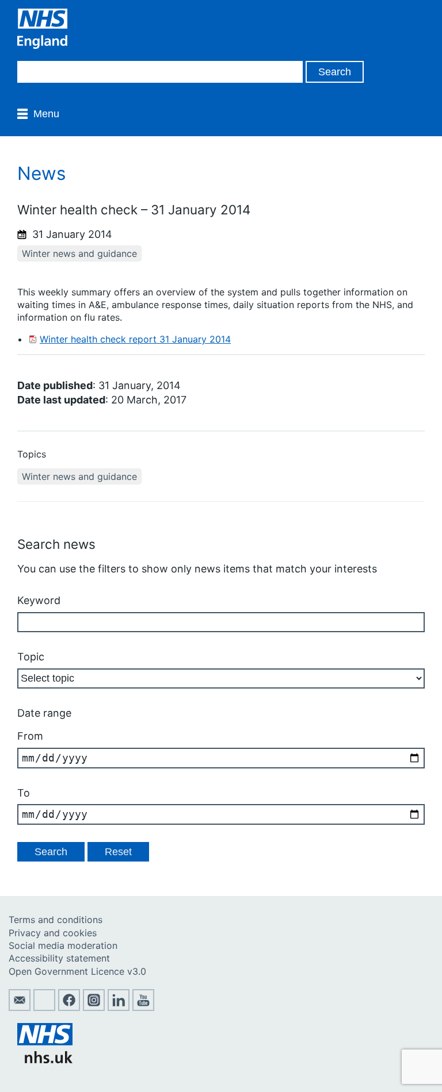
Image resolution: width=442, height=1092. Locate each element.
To (23, 793)
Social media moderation (63, 945)
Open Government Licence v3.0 (77, 971)
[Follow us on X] (44, 1007)
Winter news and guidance (79, 253)
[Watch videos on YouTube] (143, 1007)
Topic (30, 657)
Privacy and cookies (53, 933)
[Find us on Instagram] (94, 1007)
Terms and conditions (55, 919)
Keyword (38, 600)
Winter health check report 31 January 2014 (135, 339)
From (30, 736)
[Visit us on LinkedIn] (118, 1007)
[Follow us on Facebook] (69, 1007)
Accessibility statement (59, 958)
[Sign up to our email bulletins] (20, 1007)
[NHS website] (45, 1060)
